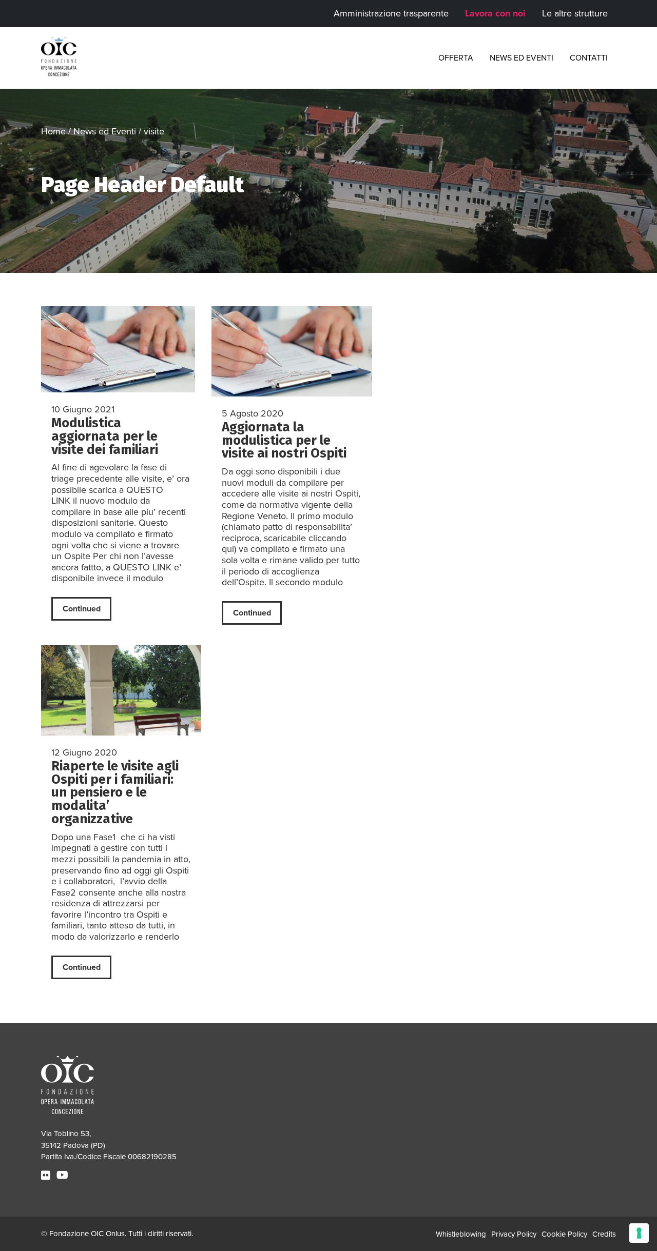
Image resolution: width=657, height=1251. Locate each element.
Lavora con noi (495, 13)
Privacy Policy (513, 1234)
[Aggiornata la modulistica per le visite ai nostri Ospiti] (291, 351)
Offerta (455, 58)
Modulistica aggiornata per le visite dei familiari (104, 436)
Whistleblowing (461, 1234)
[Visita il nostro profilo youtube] (63, 1175)
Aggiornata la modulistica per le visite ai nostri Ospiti (284, 440)
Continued (82, 609)
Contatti (589, 58)
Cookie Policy (564, 1234)
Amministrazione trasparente (391, 13)
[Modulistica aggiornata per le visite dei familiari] (121, 349)
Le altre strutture (575, 13)
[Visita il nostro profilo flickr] (47, 1175)
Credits (604, 1234)
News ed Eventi (521, 58)
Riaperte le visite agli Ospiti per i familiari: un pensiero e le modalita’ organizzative (115, 792)
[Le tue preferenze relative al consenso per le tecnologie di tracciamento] (639, 1233)
